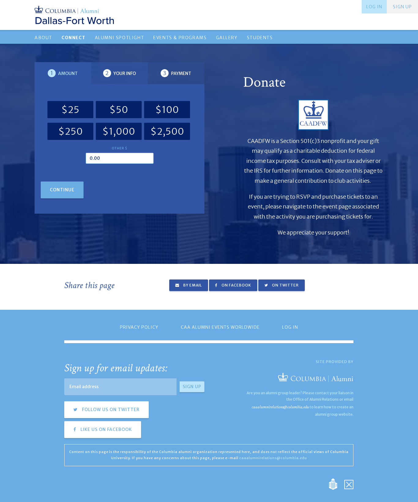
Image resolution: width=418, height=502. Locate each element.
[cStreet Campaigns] (348, 483)
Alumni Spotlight (119, 37)
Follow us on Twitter (110, 409)
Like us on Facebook (105, 429)
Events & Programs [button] (180, 37)
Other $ (119, 148)
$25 (70, 109)
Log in (374, 6)
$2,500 (167, 131)
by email (192, 285)
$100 (167, 109)
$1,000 (118, 131)
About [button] (43, 37)
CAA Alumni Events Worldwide (220, 327)
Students (260, 37)
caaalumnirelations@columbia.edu (280, 407)
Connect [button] (74, 37)
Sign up (402, 6)
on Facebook (236, 285)
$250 (70, 131)
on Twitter (285, 285)
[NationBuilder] (336, 483)
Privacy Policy (139, 327)
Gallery (227, 37)
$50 (118, 109)
